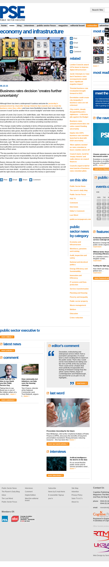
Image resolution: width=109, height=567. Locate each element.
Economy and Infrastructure (75, 243)
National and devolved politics (79, 263)
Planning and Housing (78, 293)
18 (104, 211)
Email (15, 180)
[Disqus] (33, 220)
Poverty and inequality (79, 297)
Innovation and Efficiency (76, 276)
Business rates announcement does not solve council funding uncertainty (79, 125)
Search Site (97, 10)
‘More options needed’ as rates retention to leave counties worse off (80, 147)
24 (99, 215)
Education (74, 314)
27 (99, 200)
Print (5, 180)
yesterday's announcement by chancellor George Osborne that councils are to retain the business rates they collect (30, 106)
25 (104, 215)
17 (99, 211)
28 (104, 200)
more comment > (8, 400)
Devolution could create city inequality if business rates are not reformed (79, 101)
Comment (36, 180)
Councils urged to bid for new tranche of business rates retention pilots (80, 168)
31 (99, 219)
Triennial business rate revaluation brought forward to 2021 (79, 90)
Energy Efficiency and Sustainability (79, 270)
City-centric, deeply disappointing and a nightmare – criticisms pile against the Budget (79, 113)
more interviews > (55, 475)
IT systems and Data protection (78, 283)
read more (97, 247)
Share (25, 180)
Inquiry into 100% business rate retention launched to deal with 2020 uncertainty (79, 137)
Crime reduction (76, 318)
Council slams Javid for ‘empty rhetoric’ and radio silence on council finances (79, 158)
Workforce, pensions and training (78, 250)
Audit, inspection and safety (78, 256)
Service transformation (79, 289)
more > (13, 394)
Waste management (78, 305)
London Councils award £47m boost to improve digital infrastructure (79, 67)
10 (99, 208)
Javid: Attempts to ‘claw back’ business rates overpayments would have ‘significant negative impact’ (79, 79)
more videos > (7, 337)
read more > (82, 383)
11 (104, 208)
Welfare (73, 309)
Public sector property (79, 301)
